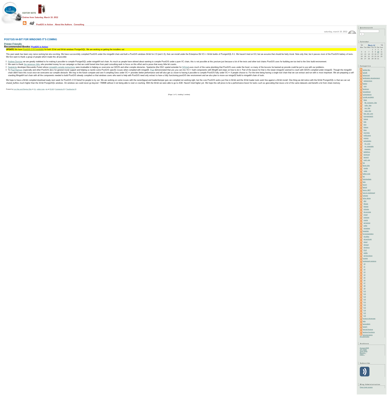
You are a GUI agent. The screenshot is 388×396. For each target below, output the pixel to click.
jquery (365, 184)
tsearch (366, 157)
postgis (365, 258)
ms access (367, 212)
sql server (367, 223)
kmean (366, 127)
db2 (365, 201)
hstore (366, 119)
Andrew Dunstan (15, 61)
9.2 (365, 305)
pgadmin (366, 231)
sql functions (368, 256)
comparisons (367, 94)
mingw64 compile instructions (62, 67)
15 (364, 277)
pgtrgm (366, 138)
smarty (365, 327)
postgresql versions (369, 261)
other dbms (367, 198)
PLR (365, 250)
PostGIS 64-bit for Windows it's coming (30, 39)
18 (364, 286)
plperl (365, 242)
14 (364, 275)
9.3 (365, 307)
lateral (365, 187)
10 (378, 52)
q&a (364, 321)
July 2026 (363, 349)
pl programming (368, 234)
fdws (365, 100)
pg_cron (367, 143)
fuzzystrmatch (368, 116)
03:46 (52, 89)
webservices (368, 81)
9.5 (365, 313)
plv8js (366, 253)
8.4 (365, 296)
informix (366, 209)
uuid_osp (367, 160)
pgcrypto (367, 133)
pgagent (367, 149)
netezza (366, 217)
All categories (364, 336)
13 (364, 272)
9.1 (35, 89)
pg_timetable (369, 146)
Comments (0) (60, 89)
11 (364, 266)
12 (364, 269)
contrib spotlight (368, 97)
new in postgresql (369, 193)
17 (364, 283)
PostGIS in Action (44, 24)
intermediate (367, 179)
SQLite (185, 67)
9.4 (365, 310)
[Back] (361, 45)
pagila (366, 168)
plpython (367, 247)
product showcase (369, 318)
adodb (365, 72)
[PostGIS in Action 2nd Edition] (42, 12)
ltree (365, 130)
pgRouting (367, 135)
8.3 (365, 294)
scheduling (367, 141)
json (365, 124)
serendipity (366, 324)
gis (46, 89)
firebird (366, 206)
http (365, 122)
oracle (366, 220)
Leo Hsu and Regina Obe (23, 89)
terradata (367, 228)
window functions (369, 332)
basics (365, 83)
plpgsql (366, 245)
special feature (368, 329)
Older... (362, 354)
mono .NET (367, 190)
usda (365, 171)
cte (364, 163)
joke (364, 182)
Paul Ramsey (17, 70)
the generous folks (32, 64)
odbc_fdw (368, 105)
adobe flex (366, 70)
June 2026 (363, 351)
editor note (29, 12)
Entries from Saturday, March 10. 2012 (40, 17)
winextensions (368, 335)
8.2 (365, 291)
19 (364, 288)
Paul (152, 70)
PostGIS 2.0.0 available (33, 49)
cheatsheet (367, 92)
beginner (366, 89)
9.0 (365, 299)
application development (371, 78)
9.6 (365, 316)
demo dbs (366, 165)
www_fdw (368, 111)
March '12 (371, 45)
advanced (366, 75)
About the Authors (63, 24)
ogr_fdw (367, 108)
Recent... (363, 353)
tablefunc (367, 152)
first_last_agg (368, 113)
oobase (365, 195)
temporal (367, 154)
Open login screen (366, 387)
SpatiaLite (12, 67)
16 (364, 280)
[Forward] (382, 45)
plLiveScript (368, 239)
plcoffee (366, 236)
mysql (366, 215)
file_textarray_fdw (371, 103)
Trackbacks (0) (71, 89)
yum (365, 86)
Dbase (366, 204)
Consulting (79, 24)
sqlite (365, 225)
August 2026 (364, 348)
